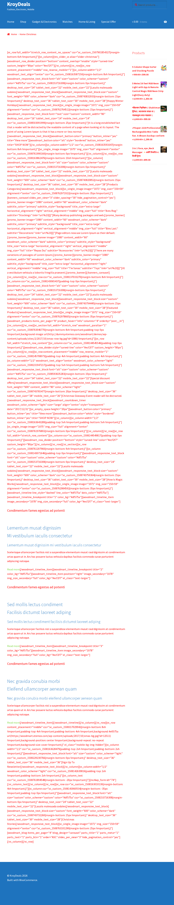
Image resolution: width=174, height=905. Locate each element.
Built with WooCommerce (22, 880)
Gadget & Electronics (44, 21)
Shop (23, 21)
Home (10, 21)
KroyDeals (18, 4)
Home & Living (87, 21)
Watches (68, 21)
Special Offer (108, 21)
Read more (13, 569)
